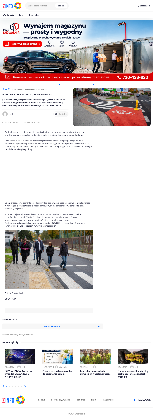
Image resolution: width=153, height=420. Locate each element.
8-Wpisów (26, 89)
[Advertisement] (49, 176)
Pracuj (94, 399)
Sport (21, 15)
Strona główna (17, 89)
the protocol (108, 399)
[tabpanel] (76, 50)
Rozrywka (34, 15)
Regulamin (80, 399)
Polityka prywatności (60, 399)
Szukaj (61, 5)
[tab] (6, 386)
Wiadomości (8, 15)
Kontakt (41, 399)
